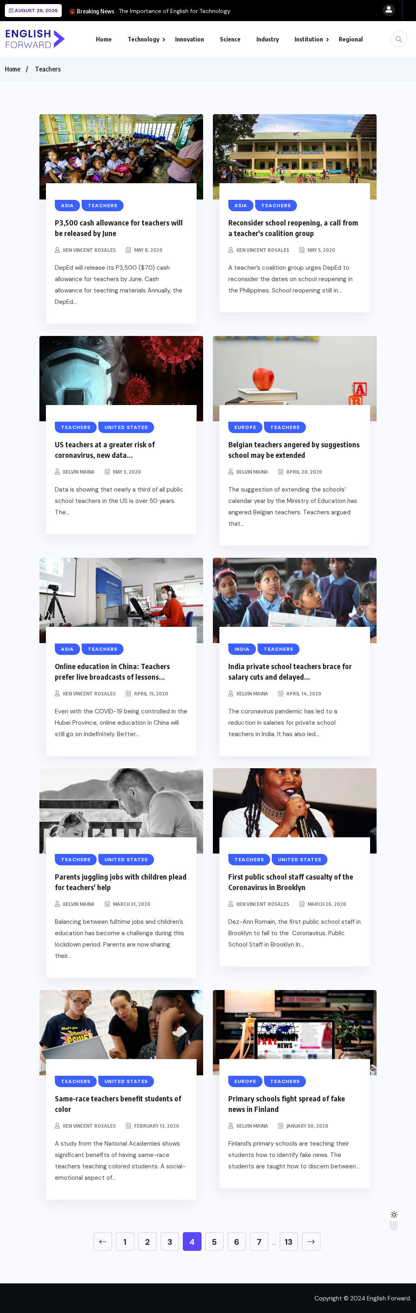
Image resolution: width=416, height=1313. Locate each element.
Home (104, 39)
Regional (351, 39)
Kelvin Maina (79, 472)
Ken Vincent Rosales (89, 250)
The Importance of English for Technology (174, 11)
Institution (309, 39)
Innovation (189, 39)
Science (230, 39)
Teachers (48, 69)
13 (288, 1242)
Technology (143, 39)
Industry (267, 39)
